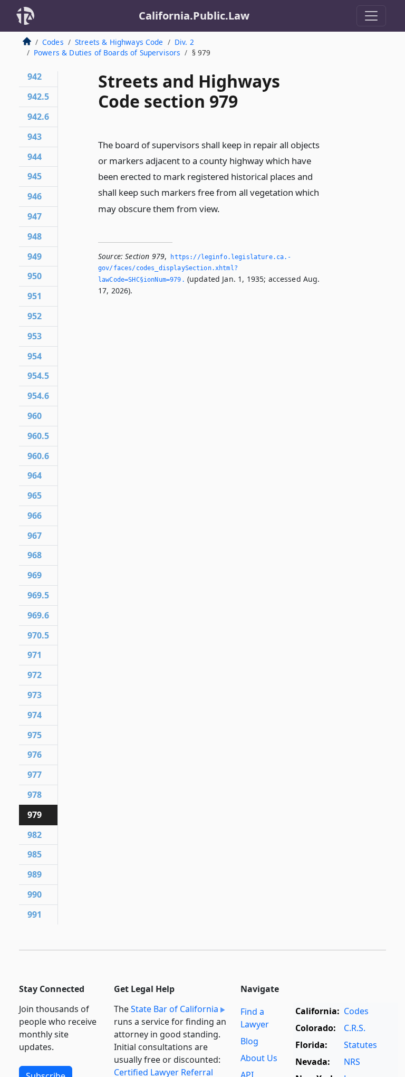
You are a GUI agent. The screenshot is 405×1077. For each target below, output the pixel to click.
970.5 (38, 635)
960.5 (38, 436)
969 (34, 575)
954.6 (38, 396)
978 (34, 794)
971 (34, 655)
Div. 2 (184, 42)
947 (34, 216)
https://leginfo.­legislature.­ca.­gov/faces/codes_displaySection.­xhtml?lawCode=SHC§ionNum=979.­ (194, 268)
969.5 (38, 595)
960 (34, 416)
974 (34, 715)
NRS (352, 1062)
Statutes (360, 1045)
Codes (53, 42)
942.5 (38, 96)
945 (34, 176)
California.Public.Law (194, 15)
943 (34, 136)
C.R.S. (354, 1028)
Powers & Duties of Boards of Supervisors (107, 52)
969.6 (38, 615)
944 (34, 157)
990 (34, 894)
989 (34, 874)
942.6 (38, 116)
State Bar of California (174, 1009)
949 (34, 256)
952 (34, 316)
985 (34, 854)
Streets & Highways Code (119, 42)
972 (34, 675)
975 (34, 735)
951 (34, 296)
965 (34, 495)
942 (34, 76)
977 (34, 774)
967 (34, 535)
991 (34, 914)
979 (34, 815)
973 (34, 695)
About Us (258, 1058)
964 (34, 475)
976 (34, 754)
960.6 (38, 456)
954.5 (38, 376)
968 (34, 555)
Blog (249, 1041)
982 (34, 835)
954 (34, 356)
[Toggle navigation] (371, 15)
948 (34, 236)
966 (34, 515)
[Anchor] (225, 208)
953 (34, 336)
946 (34, 196)
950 (34, 276)
